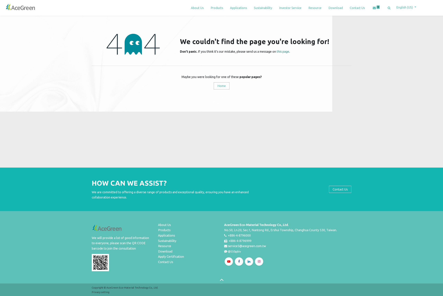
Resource (164, 246)
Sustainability (167, 240)
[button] (389, 7)
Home (221, 86)
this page (283, 51)
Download (165, 251)
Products (164, 230)
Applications (166, 235)
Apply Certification (171, 256)
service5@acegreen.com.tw (247, 246)
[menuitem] (238, 7)
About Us (164, 225)
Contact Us (165, 262)
